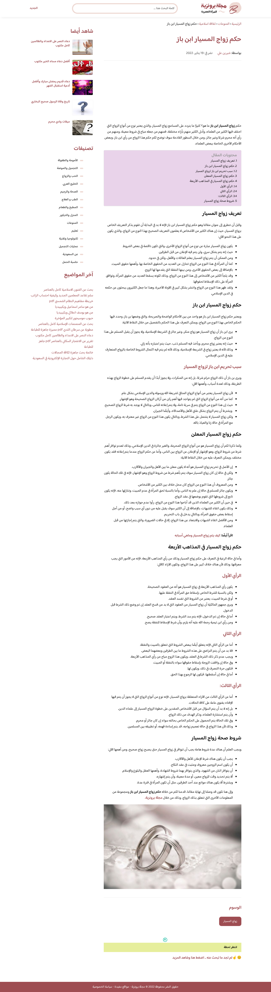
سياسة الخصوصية (102, 986)
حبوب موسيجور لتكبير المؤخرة (74, 318)
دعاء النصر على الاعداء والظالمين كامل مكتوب (50, 43)
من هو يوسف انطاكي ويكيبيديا (75, 313)
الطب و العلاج (70, 199)
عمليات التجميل (68, 246)
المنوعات (72, 223)
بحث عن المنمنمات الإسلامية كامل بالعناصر (65, 324)
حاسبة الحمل (70, 262)
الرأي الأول (226, 186)
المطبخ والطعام (68, 207)
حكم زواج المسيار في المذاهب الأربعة (212, 181)
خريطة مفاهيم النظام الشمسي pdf (71, 301)
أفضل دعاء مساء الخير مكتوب (52, 61)
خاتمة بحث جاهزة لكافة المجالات (72, 353)
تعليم (75, 231)
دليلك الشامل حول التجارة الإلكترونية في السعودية (63, 358)
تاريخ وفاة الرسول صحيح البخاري (50, 101)
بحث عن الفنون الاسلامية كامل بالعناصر (68, 290)
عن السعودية (70, 254)
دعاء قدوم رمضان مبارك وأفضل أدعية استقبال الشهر (51, 83)
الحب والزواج (70, 176)
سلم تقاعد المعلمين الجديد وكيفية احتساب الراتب (62, 295)
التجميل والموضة (67, 168)
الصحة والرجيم (69, 191)
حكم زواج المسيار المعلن (219, 176)
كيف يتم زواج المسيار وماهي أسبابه (197, 536)
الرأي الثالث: (225, 196)
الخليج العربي (70, 184)
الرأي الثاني (226, 191)
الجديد (34, 8)
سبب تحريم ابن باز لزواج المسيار (214, 171)
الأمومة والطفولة (68, 160)
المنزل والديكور (69, 215)
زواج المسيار (230, 921)
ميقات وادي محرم (59, 121)
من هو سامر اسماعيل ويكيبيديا (74, 307)
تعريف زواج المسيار (223, 161)
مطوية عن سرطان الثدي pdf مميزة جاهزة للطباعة (62, 330)
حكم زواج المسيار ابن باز (219, 166)
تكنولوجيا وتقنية (68, 238)
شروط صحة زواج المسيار (219, 201)
